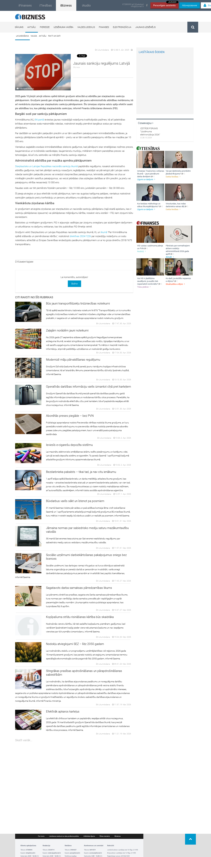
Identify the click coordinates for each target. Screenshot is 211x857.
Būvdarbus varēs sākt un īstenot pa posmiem (75, 501)
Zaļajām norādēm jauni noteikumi (67, 330)
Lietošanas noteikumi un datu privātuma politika (64, 836)
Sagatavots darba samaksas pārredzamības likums (79, 588)
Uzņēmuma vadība (63, 27)
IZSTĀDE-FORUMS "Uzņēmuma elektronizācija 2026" (150, 131)
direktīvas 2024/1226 (80, 236)
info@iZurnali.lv (137, 6)
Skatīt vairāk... (23, 740)
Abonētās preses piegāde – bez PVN (70, 415)
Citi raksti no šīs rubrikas (34, 297)
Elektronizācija (122, 27)
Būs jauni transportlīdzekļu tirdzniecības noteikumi (78, 303)
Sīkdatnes (117, 836)
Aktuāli (31, 27)
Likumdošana (22, 36)
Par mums (41, 836)
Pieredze (45, 27)
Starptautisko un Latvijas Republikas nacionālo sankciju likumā (46, 166)
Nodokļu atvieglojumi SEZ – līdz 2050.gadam (75, 644)
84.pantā (39, 119)
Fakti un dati (54, 36)
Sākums (19, 27)
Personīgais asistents (165, 4)
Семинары (145, 123)
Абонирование (189, 5)
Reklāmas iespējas (71, 856)
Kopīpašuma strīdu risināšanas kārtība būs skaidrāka (80, 617)
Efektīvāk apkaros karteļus (62, 711)
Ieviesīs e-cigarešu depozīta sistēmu (69, 445)
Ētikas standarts (105, 836)
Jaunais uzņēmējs (145, 27)
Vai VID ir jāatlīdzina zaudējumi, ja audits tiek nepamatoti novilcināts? (147, 281)
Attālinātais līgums (89, 836)
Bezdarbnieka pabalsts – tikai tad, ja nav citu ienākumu (81, 472)
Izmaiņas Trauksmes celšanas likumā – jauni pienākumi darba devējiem (150, 174)
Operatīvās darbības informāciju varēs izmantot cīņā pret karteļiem (88, 386)
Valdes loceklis (86, 27)
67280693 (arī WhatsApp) (133, 4)
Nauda (34, 36)
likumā (104, 232)
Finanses (104, 27)
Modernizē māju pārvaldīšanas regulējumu (73, 359)
